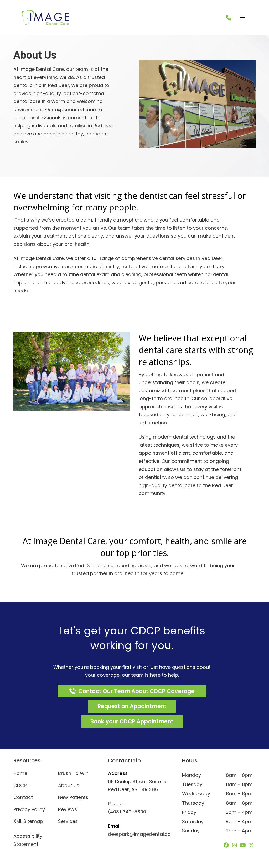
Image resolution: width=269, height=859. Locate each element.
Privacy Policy (29, 809)
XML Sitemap (28, 821)
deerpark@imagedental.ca (139, 834)
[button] (242, 17)
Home (20, 773)
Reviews (67, 809)
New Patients (73, 797)
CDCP (20, 785)
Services (68, 821)
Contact (23, 797)
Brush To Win (73, 773)
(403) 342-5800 (127, 811)
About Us (68, 785)
